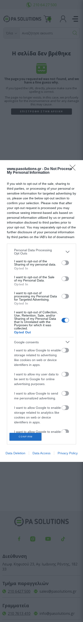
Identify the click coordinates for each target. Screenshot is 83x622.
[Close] (74, 169)
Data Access (41, 453)
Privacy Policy (68, 453)
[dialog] (41, 311)
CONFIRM (26, 436)
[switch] (65, 262)
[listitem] (41, 251)
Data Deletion (15, 453)
